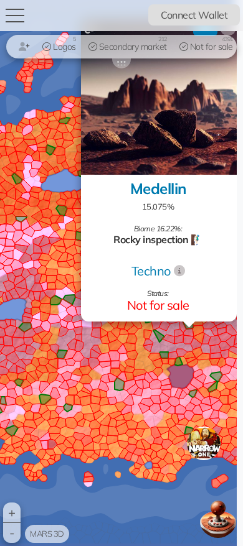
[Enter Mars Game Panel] (218, 519)
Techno (151, 271)
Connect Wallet (194, 15)
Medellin (158, 188)
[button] (204, 443)
